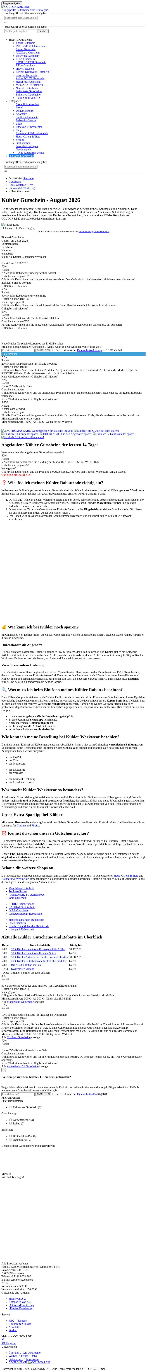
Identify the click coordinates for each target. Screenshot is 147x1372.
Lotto (19, 123)
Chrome (21, 825)
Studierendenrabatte (27, 117)
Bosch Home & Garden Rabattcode (29, 926)
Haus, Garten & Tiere (28, 136)
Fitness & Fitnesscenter (29, 126)
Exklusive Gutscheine (28, 94)
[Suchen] (5, 22)
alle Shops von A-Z (29, 97)
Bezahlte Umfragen (27, 146)
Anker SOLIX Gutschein (30, 78)
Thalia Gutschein (25, 42)
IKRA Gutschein (18, 910)
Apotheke (21, 113)
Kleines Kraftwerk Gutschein (32, 71)
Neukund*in (22, 1139)
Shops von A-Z (17, 1298)
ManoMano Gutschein (21, 888)
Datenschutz (16, 1359)
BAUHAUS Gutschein (22, 907)
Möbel (19, 107)
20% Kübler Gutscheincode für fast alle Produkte (39, 961)
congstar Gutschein (26, 75)
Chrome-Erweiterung (22, 155)
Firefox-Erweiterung (21, 1308)
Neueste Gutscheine (27, 88)
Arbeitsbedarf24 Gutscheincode (26, 894)
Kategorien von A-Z (20, 1301)
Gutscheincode (23, 1119)
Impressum (32, 1359)
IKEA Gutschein (25, 58)
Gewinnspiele (23, 149)
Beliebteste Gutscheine (29, 91)
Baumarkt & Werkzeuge (15, 878)
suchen (43, 31)
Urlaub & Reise (25, 110)
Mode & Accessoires (27, 104)
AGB (4, 1282)
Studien (13, 1330)
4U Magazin (8, 1343)
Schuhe (20, 139)
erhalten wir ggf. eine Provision (94, 231)
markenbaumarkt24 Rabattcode (26, 919)
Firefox (36, 825)
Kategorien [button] (15, 101)
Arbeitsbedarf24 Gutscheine (23, 1066)
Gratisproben (23, 143)
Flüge (19, 130)
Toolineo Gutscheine (18, 1037)
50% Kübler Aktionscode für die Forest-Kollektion (39, 957)
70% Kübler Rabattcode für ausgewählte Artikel (38, 949)
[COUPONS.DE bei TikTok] (2, 1340)
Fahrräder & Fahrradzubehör (32, 133)
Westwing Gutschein (27, 55)
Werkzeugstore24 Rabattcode (25, 913)
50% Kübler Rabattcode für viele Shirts (33, 953)
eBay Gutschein (25, 68)
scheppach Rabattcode (21, 929)
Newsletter (15, 1327)
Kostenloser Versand (22, 968)
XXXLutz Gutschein (28, 52)
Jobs (34, 1355)
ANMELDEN (43, 350)
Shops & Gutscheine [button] (20, 39)
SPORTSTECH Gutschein (31, 62)
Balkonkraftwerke (26, 120)
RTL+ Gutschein (25, 65)
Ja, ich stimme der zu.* (88, 350)
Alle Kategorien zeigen (31, 152)
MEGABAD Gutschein (29, 84)
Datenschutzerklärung (89, 350)
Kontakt (22, 1320)
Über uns (14, 1352)
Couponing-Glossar (20, 1323)
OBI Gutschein (17, 922)
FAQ (11, 1320)
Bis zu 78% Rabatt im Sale (26, 964)
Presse (24, 1355)
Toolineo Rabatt (18, 891)
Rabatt (18, 1123)
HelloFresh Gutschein (28, 81)
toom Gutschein (18, 897)
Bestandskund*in (24, 1136)
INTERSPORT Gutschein (31, 46)
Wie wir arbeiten (32, 1352)
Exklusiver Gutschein (27, 1107)
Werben (13, 1355)
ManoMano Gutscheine (20, 1001)
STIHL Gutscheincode (21, 903)
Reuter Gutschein (25, 49)
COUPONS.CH (18, 1362)
